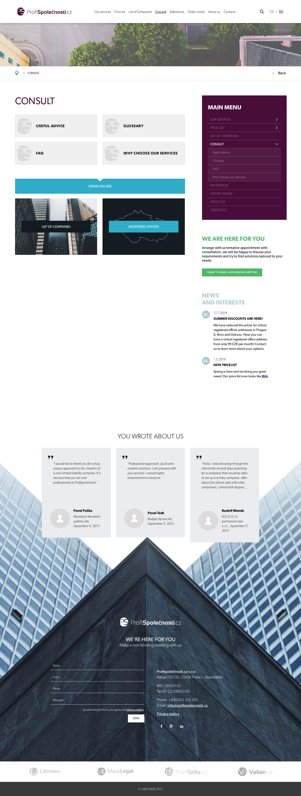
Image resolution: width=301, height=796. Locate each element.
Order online (196, 12)
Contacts (229, 12)
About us (214, 12)
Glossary (218, 160)
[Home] (19, 73)
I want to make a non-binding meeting (232, 272)
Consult (160, 12)
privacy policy (135, 709)
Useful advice (221, 152)
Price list (119, 12)
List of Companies (140, 12)
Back (282, 73)
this (264, 376)
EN (281, 11)
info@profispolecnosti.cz (187, 705)
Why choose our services (229, 177)
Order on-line (99, 186)
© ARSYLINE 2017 (150, 789)
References (177, 12)
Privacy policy (168, 714)
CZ (271, 11)
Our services (103, 12)
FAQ (216, 169)
